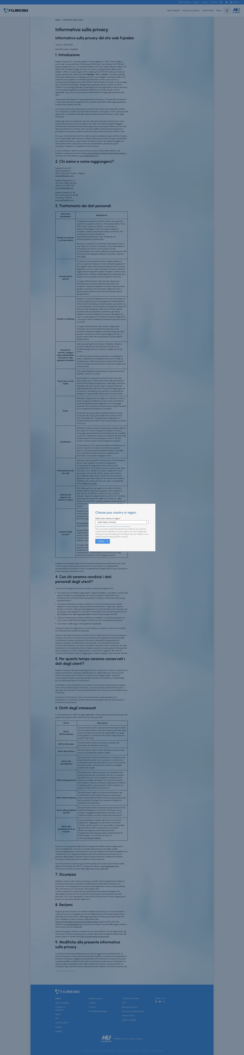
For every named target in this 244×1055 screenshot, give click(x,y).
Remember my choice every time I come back (113, 526)
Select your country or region (107, 518)
